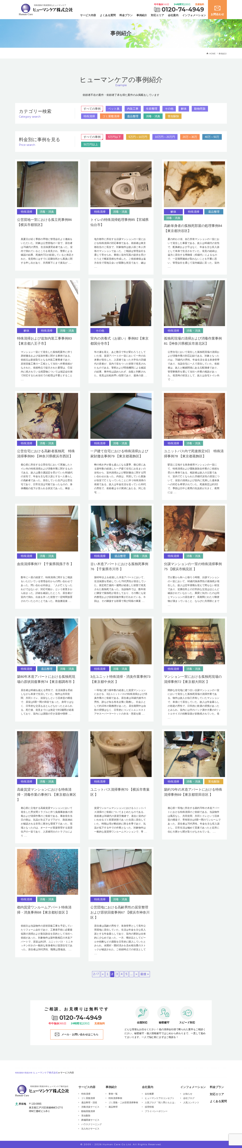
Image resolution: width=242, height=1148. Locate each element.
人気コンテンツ (191, 1102)
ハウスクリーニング (91, 1124)
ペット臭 (113, 108)
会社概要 (149, 1094)
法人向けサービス (90, 1128)
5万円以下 (114, 136)
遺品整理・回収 (89, 1102)
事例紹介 (142, 15)
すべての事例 (92, 108)
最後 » (144, 974)
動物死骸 (200, 108)
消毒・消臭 (153, 116)
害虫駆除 (173, 116)
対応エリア (157, 15)
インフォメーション (194, 15)
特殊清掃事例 (115, 1098)
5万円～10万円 (138, 136)
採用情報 (149, 1107)
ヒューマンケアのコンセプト (159, 1098)
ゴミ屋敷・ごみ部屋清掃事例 (123, 1102)
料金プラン (126, 15)
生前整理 (151, 108)
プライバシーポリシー (156, 1111)
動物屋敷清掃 (88, 1111)
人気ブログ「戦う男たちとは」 (161, 1102)
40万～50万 (212, 136)
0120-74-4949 (183, 9)
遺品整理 (132, 116)
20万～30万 (190, 136)
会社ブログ (189, 1098)
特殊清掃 (89, 116)
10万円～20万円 (165, 136)
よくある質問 (108, 15)
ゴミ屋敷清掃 (110, 116)
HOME (212, 53)
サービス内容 (88, 15)
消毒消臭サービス (90, 1107)
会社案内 (173, 15)
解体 (184, 108)
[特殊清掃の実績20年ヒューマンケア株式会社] (42, 1090)
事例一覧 (113, 1094)
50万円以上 (91, 144)
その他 (169, 108)
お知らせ (187, 1094)
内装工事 (132, 108)
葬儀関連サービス (90, 1120)
